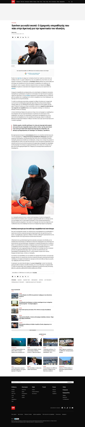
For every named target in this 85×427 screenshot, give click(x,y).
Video (58, 1)
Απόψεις (54, 391)
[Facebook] (62, 407)
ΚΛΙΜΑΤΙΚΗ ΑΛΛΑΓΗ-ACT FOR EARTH (33, 282)
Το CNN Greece (66, 399)
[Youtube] (72, 407)
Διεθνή (23, 397)
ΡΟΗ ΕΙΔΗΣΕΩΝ (15, 289)
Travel (44, 1)
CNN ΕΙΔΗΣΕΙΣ (34, 280)
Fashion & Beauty (35, 391)
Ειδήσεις (18, 1)
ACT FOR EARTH (48, 280)
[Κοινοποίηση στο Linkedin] (23, 37)
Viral (12, 401)
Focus (41, 1)
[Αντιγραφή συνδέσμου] (26, 37)
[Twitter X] (65, 407)
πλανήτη (13, 88)
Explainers (54, 393)
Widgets (64, 395)
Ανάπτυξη (24, 389)
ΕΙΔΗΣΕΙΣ (20, 280)
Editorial (54, 389)
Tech (50, 1)
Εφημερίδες (62, 1)
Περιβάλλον (14, 399)
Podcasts (65, 390)
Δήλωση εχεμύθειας (37, 414)
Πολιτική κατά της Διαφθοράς (48, 414)
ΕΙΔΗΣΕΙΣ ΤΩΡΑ (26, 280)
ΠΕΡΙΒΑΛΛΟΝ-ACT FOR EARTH (18, 282)
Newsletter (65, 397)
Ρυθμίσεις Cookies (28, 414)
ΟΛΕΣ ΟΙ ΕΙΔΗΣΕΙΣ (32, 330)
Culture (33, 389)
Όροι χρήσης (14, 414)
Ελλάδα (31, 1)
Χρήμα (23, 391)
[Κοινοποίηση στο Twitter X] (15, 37)
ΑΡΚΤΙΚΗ (41, 280)
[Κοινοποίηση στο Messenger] (18, 37)
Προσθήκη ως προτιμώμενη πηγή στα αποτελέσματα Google (33, 74)
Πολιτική (22, 1)
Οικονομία (27, 1)
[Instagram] (70, 407)
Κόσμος (34, 1)
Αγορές (23, 395)
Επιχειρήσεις (24, 393)
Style (38, 1)
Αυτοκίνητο (53, 1)
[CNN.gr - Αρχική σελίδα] (13, 408)
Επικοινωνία (58, 414)
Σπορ (47, 1)
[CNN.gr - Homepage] (13, 1)
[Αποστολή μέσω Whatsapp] (20, 37)
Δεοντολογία (20, 414)
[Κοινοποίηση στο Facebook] (13, 37)
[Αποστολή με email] (28, 37)
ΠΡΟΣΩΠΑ (14, 22)
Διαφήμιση (64, 414)
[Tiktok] (67, 407)
